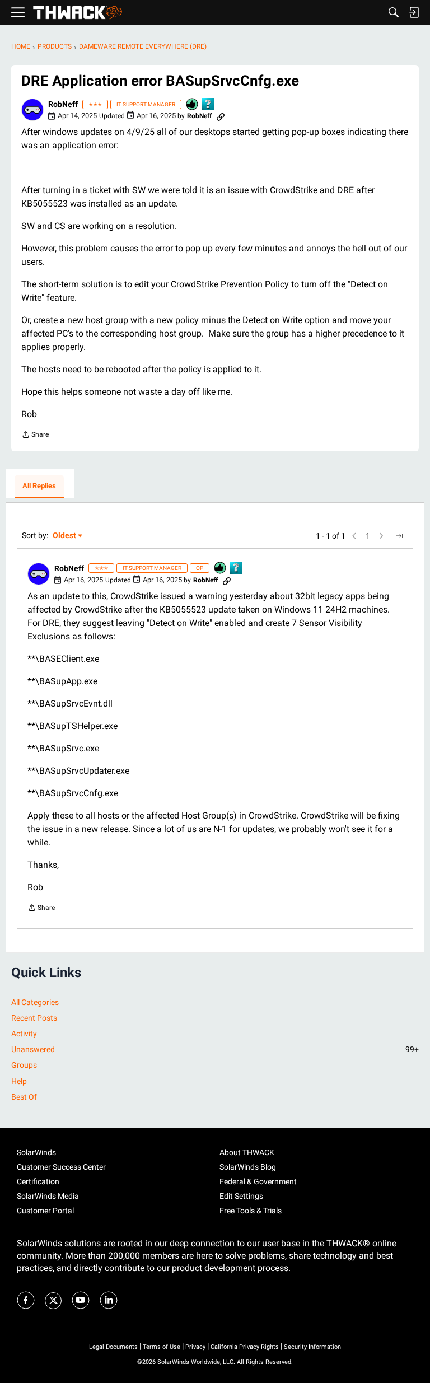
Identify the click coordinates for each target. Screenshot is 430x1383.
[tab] (39, 486)
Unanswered (215, 1049)
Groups (24, 1064)
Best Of (24, 1096)
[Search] (394, 12)
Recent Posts (34, 1017)
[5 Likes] (192, 105)
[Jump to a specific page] (399, 536)
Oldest (65, 536)
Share (35, 436)
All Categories (35, 1002)
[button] (32, 110)
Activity (24, 1033)
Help (19, 1081)
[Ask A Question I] (208, 105)
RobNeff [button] (63, 104)
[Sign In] (414, 12)
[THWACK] (77, 12)
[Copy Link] (220, 116)
